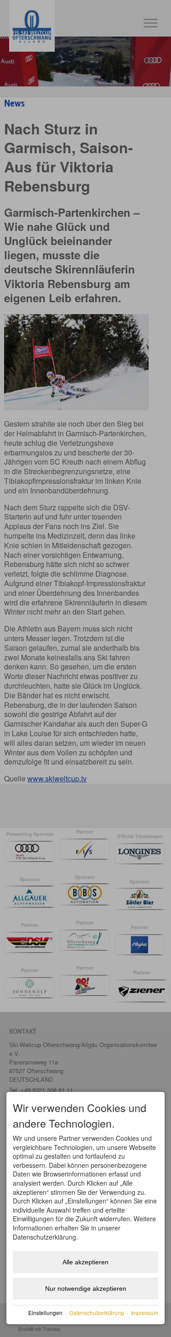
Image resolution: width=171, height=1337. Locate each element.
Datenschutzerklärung (96, 1312)
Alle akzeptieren (85, 1262)
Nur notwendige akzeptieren (85, 1288)
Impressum (144, 1312)
